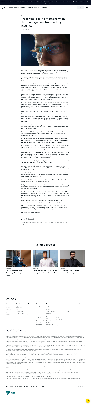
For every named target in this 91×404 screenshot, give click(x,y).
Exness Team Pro (60, 323)
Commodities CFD (30, 308)
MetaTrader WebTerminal (39, 323)
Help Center (59, 314)
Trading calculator (50, 311)
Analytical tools (49, 306)
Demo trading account (9, 313)
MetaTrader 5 (39, 308)
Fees (17, 309)
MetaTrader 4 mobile (39, 318)
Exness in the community (59, 320)
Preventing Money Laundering (21, 386)
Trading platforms (40, 306)
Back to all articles (13, 288)
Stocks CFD (29, 310)
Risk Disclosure (9, 386)
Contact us (59, 312)
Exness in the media (59, 316)
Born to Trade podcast (49, 321)
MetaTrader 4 (39, 310)
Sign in (81, 7)
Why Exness (59, 308)
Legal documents (71, 308)
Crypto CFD (29, 314)
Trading (11, 7)
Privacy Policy (33, 386)
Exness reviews (59, 310)
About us (58, 306)
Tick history (49, 316)
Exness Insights (49, 324)
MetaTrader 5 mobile (39, 314)
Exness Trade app (40, 312)
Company (36, 7)
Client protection (20, 311)
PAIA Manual (41, 386)
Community (30, 15)
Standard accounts (8, 306)
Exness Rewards (80, 306)
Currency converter (48, 314)
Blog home (23, 15)
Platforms (22, 7)
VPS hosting (49, 318)
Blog (57, 325)
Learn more (18, 363)
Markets (16, 7)
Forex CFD (28, 306)
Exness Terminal (40, 320)
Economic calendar (48, 308)
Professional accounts (9, 310)
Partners (43, 7)
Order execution (20, 313)
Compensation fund (70, 310)
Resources (30, 7)
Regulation (69, 306)
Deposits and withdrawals (19, 306)
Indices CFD (29, 312)
